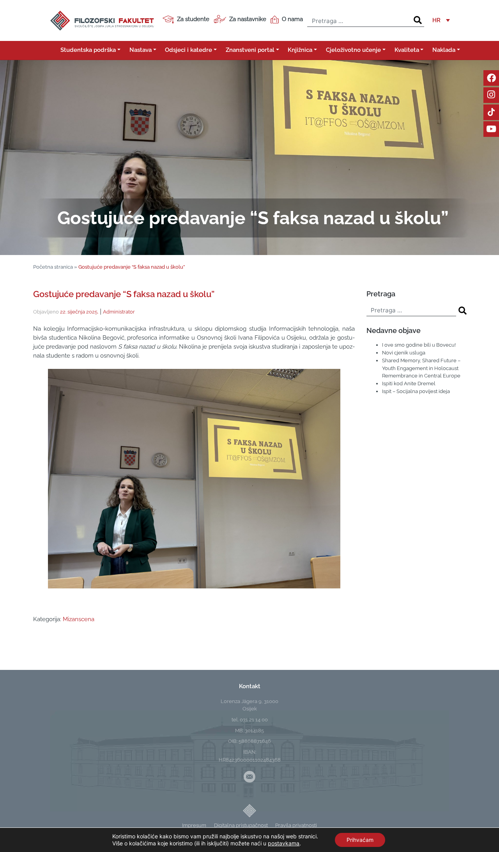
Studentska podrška (88, 49)
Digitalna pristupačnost (241, 825)
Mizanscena (78, 619)
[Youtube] (491, 129)
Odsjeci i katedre (188, 49)
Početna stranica (53, 267)
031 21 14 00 (254, 719)
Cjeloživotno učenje (353, 49)
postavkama (283, 843)
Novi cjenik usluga (403, 352)
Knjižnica (300, 49)
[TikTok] (491, 112)
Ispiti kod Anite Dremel (408, 383)
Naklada (443, 49)
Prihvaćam (360, 839)
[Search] (417, 20)
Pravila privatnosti (296, 825)
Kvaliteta (407, 49)
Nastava (140, 49)
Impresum (194, 825)
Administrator (119, 312)
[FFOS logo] (101, 19)
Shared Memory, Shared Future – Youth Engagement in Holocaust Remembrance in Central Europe (421, 368)
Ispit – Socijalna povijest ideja (416, 391)
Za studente (193, 19)
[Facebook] (491, 78)
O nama (292, 19)
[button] (441, 21)
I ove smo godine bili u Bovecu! (419, 345)
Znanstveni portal (250, 49)
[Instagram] (491, 95)
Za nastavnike (247, 19)
